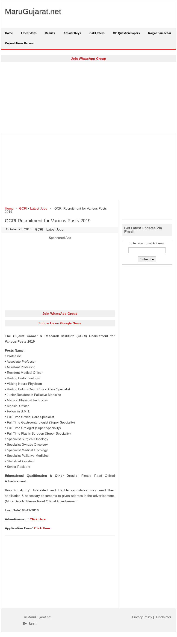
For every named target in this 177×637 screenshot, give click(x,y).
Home (9, 33)
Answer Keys (72, 33)
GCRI (23, 208)
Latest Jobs (29, 33)
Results (50, 33)
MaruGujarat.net (33, 11)
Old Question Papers (126, 33)
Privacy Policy (142, 617)
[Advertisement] (88, 97)
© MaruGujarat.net (37, 617)
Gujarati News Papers (19, 43)
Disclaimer (163, 617)
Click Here (38, 519)
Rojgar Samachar (159, 33)
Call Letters (97, 33)
